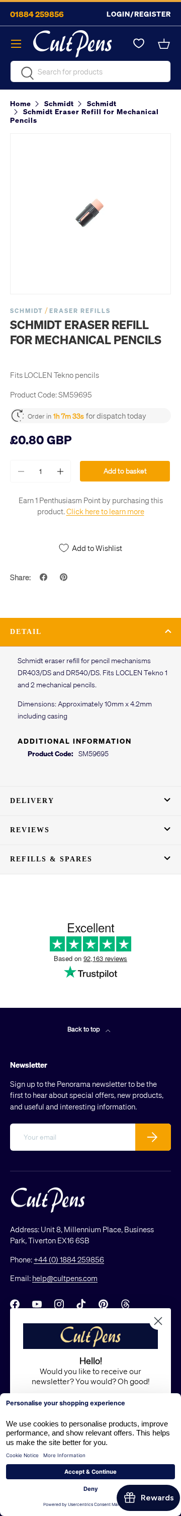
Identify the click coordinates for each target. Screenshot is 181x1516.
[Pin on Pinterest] (65, 577)
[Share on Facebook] (45, 577)
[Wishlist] (139, 44)
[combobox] (90, 71)
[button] (165, 44)
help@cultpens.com (65, 1278)
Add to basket (125, 470)
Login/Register (139, 14)
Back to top (84, 1028)
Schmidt (26, 310)
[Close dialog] (158, 1321)
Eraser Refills (80, 310)
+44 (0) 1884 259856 (69, 1259)
